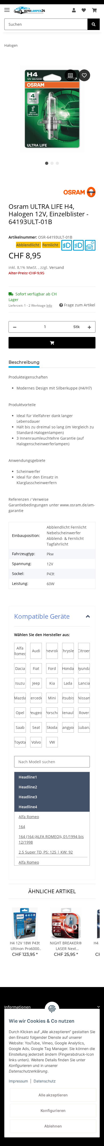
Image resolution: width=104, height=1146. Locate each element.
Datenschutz (45, 1081)
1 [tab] (46, 163)
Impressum (18, 1081)
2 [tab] (52, 163)
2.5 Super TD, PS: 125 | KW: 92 (46, 852)
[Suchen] (93, 24)
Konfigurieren (53, 1110)
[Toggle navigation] (7, 7)
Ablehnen (53, 1126)
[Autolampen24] (29, 10)
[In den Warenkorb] (13, 62)
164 (22, 826)
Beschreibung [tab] (24, 362)
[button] (74, 10)
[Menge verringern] (15, 326)
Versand (56, 267)
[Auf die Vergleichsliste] (70, 75)
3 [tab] (57, 163)
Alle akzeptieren (53, 1095)
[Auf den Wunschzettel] (84, 75)
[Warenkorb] (94, 10)
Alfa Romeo (29, 816)
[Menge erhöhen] (89, 326)
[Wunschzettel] (84, 10)
